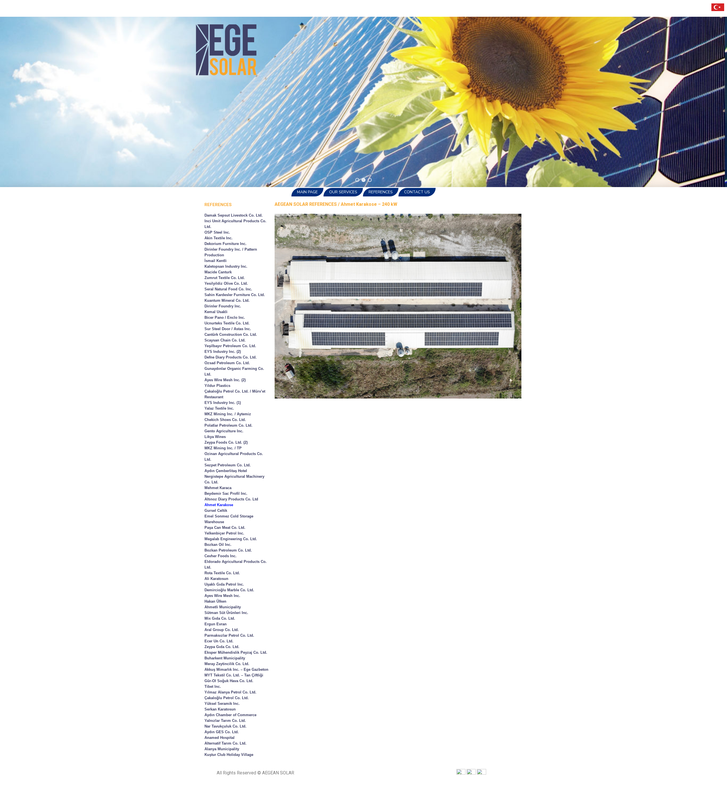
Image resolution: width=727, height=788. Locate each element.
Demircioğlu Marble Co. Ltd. (229, 590)
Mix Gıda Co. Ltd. (219, 618)
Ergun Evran (215, 624)
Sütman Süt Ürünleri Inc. (226, 613)
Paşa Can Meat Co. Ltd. (224, 527)
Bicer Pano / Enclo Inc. (224, 317)
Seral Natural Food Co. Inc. (228, 289)
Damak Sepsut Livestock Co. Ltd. (233, 215)
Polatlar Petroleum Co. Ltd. (228, 425)
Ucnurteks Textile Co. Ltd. (227, 323)
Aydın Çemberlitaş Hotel (225, 471)
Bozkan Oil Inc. (217, 544)
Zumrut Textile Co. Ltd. (224, 278)
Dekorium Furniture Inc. (225, 244)
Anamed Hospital (219, 737)
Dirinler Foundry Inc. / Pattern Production (230, 252)
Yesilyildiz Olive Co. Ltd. (226, 283)
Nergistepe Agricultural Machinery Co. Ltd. (234, 479)
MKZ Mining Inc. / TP (223, 448)
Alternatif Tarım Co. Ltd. (225, 743)
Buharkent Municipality (224, 658)
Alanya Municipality (221, 749)
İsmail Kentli (215, 261)
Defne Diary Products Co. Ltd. (230, 357)
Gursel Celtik (215, 510)
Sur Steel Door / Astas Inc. (227, 329)
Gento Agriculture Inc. (223, 431)
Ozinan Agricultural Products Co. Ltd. (233, 457)
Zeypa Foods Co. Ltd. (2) (226, 442)
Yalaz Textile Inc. (219, 408)
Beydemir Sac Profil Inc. (225, 493)
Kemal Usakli (215, 312)
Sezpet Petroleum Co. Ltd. (227, 465)
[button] (357, 180)
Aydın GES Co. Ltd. (221, 732)
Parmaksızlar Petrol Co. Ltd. (229, 635)
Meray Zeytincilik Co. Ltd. (226, 664)
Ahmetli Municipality (222, 607)
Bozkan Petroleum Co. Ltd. (228, 550)
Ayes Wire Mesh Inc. (222, 596)
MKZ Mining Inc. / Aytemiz (227, 414)
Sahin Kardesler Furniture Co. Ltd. (234, 295)
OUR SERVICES (343, 192)
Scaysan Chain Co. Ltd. (225, 340)
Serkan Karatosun (220, 709)
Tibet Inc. (212, 686)
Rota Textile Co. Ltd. (222, 573)
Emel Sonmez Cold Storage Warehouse (228, 519)
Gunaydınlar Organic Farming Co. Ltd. (234, 371)
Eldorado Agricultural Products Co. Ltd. (235, 564)
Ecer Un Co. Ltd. (218, 641)
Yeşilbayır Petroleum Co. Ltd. (230, 346)
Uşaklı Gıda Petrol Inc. (224, 584)
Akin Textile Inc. (218, 238)
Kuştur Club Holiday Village (228, 755)
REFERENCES (381, 192)
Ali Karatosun (216, 579)
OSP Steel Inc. (217, 232)
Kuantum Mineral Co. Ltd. (227, 300)
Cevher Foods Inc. (220, 556)
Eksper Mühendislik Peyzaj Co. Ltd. (235, 652)
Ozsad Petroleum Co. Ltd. (227, 363)
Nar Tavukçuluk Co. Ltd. (225, 726)
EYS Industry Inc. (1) (222, 403)
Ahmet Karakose (218, 505)
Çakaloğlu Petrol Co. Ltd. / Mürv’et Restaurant (234, 394)
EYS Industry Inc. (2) (222, 351)
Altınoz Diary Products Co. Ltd (231, 499)
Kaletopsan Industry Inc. (225, 266)
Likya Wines (215, 437)
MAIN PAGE (307, 192)
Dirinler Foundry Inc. (222, 306)
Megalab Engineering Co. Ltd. (230, 539)
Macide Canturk (218, 272)
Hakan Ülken (215, 601)
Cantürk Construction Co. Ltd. (230, 334)
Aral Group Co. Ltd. (221, 630)
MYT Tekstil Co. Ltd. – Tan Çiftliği (233, 675)
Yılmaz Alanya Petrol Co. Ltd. (230, 692)
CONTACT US (417, 192)
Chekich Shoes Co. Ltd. (225, 420)
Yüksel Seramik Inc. (222, 703)
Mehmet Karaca (217, 488)
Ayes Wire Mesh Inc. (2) (225, 380)
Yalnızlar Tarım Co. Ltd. (225, 720)
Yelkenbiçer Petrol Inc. (224, 533)
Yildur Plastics (217, 385)
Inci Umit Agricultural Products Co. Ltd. (235, 224)
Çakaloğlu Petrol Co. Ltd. (226, 698)
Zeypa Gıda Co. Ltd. (221, 647)
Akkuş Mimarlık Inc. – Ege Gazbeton (236, 669)
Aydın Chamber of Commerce (230, 715)
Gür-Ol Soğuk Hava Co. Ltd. (228, 681)
